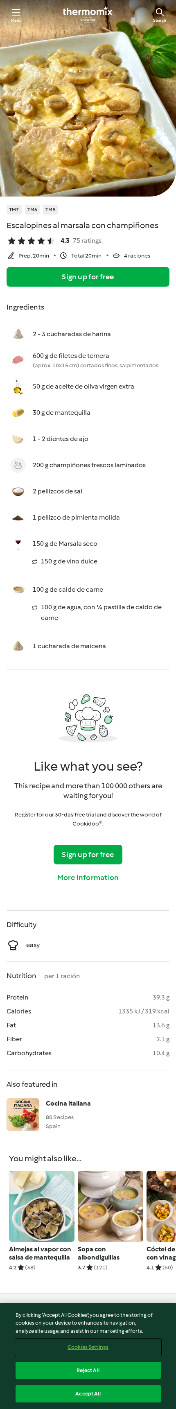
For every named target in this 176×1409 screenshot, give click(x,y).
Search (159, 20)
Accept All (87, 1394)
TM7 (14, 210)
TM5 (50, 210)
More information (88, 877)
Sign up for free (88, 276)
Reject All (88, 1370)
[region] (88, 1356)
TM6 (32, 210)
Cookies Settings (88, 1347)
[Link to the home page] (88, 15)
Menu (16, 20)
